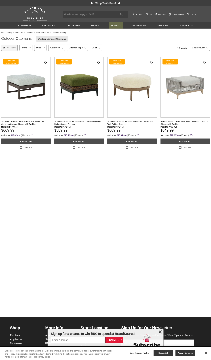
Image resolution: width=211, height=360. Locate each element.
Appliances (48, 25)
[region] (105, 353)
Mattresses (73, 25)
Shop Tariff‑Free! (105, 3)
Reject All (163, 353)
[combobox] (25, 48)
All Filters (11, 47)
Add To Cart (26, 141)
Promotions (139, 25)
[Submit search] (122, 14)
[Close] (206, 353)
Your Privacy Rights (139, 353)
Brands (95, 25)
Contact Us (186, 25)
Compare (28, 147)
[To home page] (35, 14)
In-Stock (116, 25)
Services (162, 25)
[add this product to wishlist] (45, 62)
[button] (133, 14)
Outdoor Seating (59, 32)
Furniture (24, 25)
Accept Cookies (185, 353)
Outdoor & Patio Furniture (37, 32)
